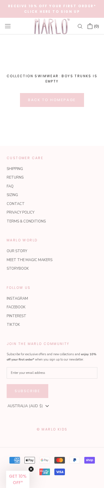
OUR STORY (17, 251)
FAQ (10, 186)
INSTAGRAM (17, 298)
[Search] (80, 26)
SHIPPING (15, 168)
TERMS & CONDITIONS (26, 221)
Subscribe (27, 391)
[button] (17, 479)
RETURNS (15, 177)
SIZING (12, 194)
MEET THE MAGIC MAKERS (29, 259)
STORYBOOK (18, 268)
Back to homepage (52, 99)
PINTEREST (16, 316)
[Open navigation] (8, 26)
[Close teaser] (31, 469)
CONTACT (16, 203)
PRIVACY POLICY (20, 212)
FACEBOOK (16, 307)
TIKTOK (13, 324)
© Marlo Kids (52, 429)
